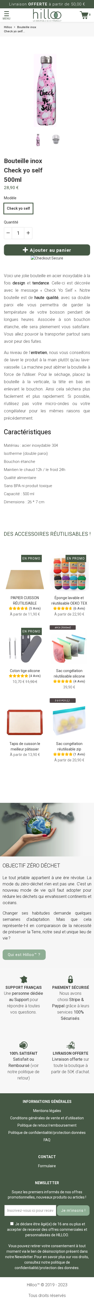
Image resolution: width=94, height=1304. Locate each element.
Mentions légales (47, 1111)
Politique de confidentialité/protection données (47, 1133)
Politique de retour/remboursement (47, 1125)
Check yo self (18, 208)
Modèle (10, 198)
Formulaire (47, 1166)
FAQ (47, 1140)
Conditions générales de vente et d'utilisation (47, 1118)
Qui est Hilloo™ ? (24, 954)
